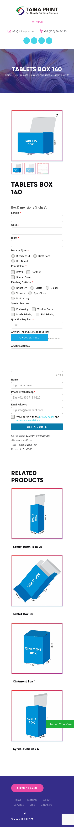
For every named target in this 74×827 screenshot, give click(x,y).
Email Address (19, 404)
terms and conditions (28, 420)
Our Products (21, 74)
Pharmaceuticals (21, 440)
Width (15, 225)
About (47, 799)
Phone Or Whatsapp (23, 392)
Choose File (29, 337)
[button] (57, 116)
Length (16, 212)
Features (32, 799)
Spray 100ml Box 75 (27, 547)
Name (15, 379)
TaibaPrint (27, 818)
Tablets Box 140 (26, 444)
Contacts (46, 804)
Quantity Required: (22, 319)
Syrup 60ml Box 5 (26, 749)
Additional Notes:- (21, 346)
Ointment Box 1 (24, 681)
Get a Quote (37, 427)
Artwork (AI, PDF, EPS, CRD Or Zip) (30, 332)
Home (8, 74)
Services (19, 804)
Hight (15, 237)
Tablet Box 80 (23, 614)
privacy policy (46, 417)
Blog (32, 804)
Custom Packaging (40, 74)
